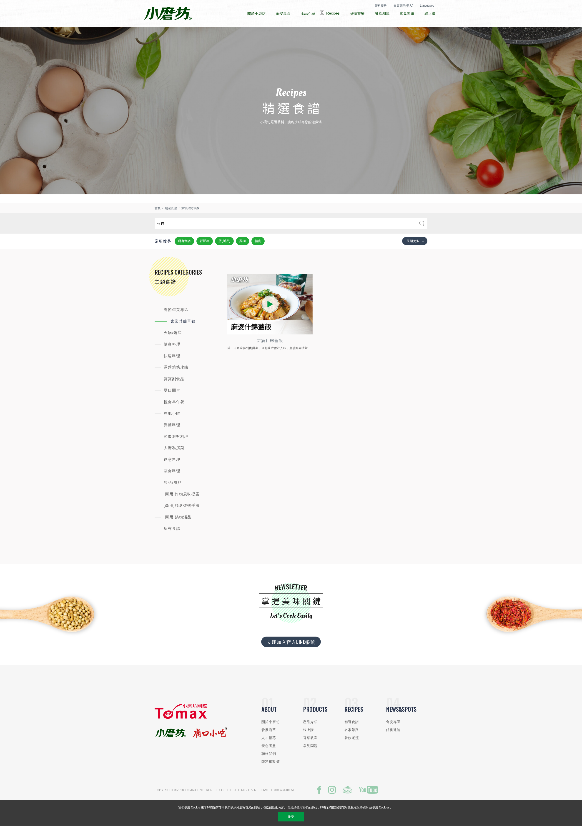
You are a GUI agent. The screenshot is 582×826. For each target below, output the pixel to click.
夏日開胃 (172, 390)
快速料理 (172, 356)
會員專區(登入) (403, 5)
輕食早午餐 (174, 402)
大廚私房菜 (174, 448)
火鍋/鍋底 (173, 333)
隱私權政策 (270, 762)
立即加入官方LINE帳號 (291, 641)
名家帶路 (351, 730)
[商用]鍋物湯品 (177, 517)
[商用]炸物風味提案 (182, 494)
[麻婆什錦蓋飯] (270, 304)
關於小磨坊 (270, 722)
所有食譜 (184, 241)
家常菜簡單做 (190, 208)
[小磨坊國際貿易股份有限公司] (181, 717)
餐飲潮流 (351, 738)
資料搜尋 (381, 5)
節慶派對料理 (176, 436)
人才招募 (268, 738)
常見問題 (310, 746)
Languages (427, 5)
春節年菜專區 (176, 310)
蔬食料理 (172, 471)
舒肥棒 (204, 241)
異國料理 (172, 425)
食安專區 (393, 722)
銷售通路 (393, 730)
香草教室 (310, 738)
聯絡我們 (268, 754)
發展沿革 (268, 730)
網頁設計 (280, 790)
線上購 (308, 730)
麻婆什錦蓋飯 (270, 340)
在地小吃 (172, 413)
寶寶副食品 (174, 379)
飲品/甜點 (173, 482)
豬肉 (258, 241)
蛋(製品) (224, 241)
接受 (291, 816)
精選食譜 (171, 208)
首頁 (158, 208)
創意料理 (172, 459)
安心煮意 (268, 746)
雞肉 (242, 241)
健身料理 (172, 344)
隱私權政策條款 (358, 807)
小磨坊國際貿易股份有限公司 (168, 14)
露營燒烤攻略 (176, 367)
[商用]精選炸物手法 (182, 505)
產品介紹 (310, 722)
